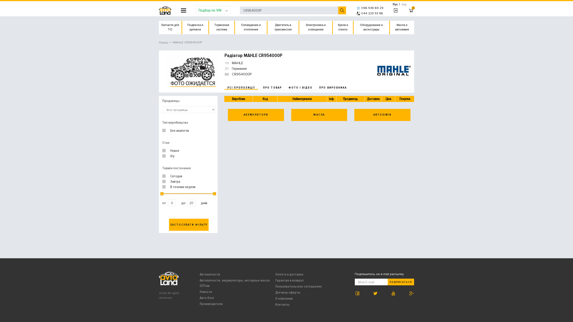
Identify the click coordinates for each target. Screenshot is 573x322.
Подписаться (401, 282)
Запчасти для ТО (170, 27)
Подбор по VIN (209, 10)
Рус (395, 4)
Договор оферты (287, 292)
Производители (211, 304)
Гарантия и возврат (289, 280)
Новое (174, 150)
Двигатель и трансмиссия (283, 27)
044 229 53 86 (372, 13)
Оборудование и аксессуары (371, 27)
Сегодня (176, 176)
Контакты (282, 305)
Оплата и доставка (289, 274)
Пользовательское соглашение (298, 286)
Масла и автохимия (402, 27)
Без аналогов (179, 130)
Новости (206, 292)
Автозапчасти (210, 274)
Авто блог (207, 298)
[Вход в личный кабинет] (396, 10)
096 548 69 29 (372, 8)
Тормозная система (221, 27)
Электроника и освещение (316, 27)
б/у (172, 156)
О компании (284, 299)
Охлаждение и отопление (251, 27)
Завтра (175, 181)
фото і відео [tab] (300, 87)
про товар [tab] (272, 87)
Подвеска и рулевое (195, 27)
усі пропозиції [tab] (241, 87)
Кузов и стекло (343, 27)
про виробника (333, 87)
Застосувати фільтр (189, 225)
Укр (404, 4)
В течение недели (182, 187)
